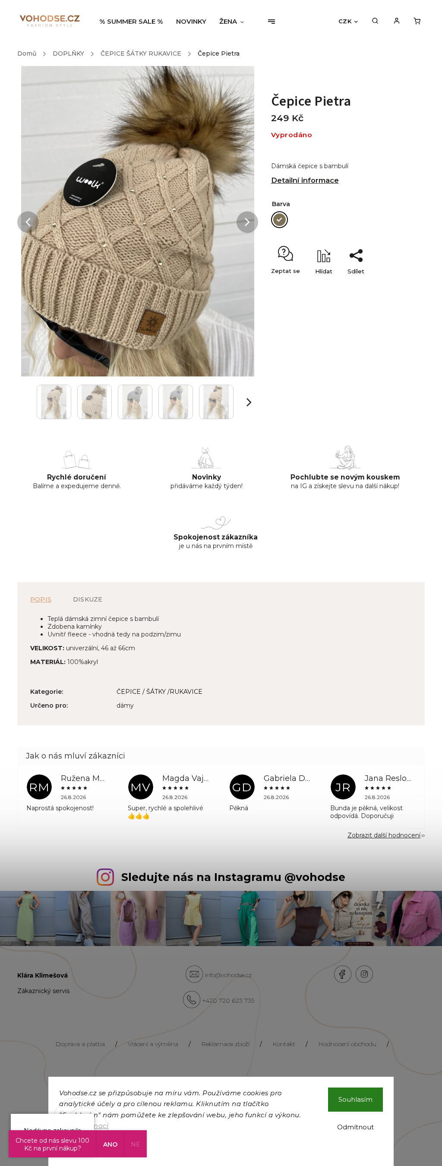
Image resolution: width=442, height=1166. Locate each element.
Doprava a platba (80, 1044)
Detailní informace (305, 180)
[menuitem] (134, 21)
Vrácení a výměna (153, 1044)
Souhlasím (355, 1099)
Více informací (83, 1126)
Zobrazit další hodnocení (383, 835)
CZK (345, 21)
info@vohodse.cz (228, 975)
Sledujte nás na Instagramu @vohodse (233, 877)
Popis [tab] (40, 599)
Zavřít (393, 286)
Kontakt (283, 1044)
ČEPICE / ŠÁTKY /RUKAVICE (159, 692)
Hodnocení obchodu (347, 1044)
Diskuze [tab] (87, 599)
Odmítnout (355, 1127)
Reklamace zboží (225, 1044)
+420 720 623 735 (228, 1000)
